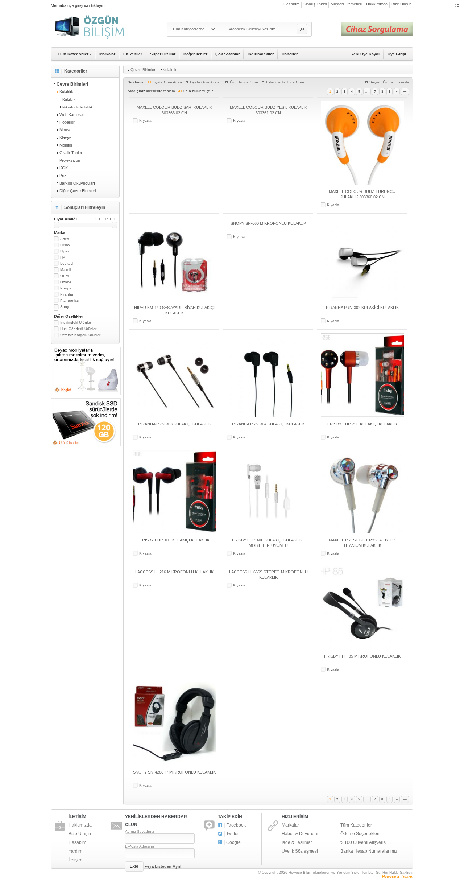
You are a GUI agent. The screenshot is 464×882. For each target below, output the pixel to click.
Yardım (75, 851)
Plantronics (69, 300)
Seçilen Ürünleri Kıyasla (389, 82)
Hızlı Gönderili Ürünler (78, 329)
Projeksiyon (69, 160)
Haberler (290, 54)
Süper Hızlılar (162, 54)
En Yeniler (132, 54)
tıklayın (98, 5)
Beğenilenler (195, 54)
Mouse (65, 130)
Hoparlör (67, 122)
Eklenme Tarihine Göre (285, 82)
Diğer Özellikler (68, 316)
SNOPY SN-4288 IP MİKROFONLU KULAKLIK (174, 772)
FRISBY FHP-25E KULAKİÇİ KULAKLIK (362, 424)
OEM (64, 276)
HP (62, 257)
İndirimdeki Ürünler (75, 323)
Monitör (65, 145)
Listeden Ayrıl (168, 866)
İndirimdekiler (261, 54)
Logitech (67, 263)
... (367, 92)
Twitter (232, 833)
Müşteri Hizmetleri (346, 4)
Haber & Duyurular (300, 833)
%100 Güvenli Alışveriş (363, 842)
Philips (65, 288)
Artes (64, 239)
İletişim (75, 859)
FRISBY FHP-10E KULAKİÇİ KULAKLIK (175, 540)
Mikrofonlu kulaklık (77, 107)
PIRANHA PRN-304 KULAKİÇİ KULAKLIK (268, 424)
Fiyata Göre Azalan (206, 82)
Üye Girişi (397, 54)
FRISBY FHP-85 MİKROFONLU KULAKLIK (362, 656)
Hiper (64, 251)
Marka (59, 232)
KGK (63, 168)
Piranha (66, 294)
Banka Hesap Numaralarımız (368, 851)
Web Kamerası (72, 114)
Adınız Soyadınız (139, 831)
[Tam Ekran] (457, 6)
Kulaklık (66, 92)
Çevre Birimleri (143, 69)
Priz (62, 175)
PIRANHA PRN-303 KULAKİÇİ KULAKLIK (174, 424)
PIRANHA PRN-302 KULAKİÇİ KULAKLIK (362, 307)
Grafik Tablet (70, 153)
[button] (302, 29)
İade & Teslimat (297, 842)
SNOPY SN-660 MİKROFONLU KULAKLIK (268, 223)
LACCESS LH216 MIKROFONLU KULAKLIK (174, 572)
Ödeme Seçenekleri (360, 833)
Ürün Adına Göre (244, 82)
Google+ (234, 842)
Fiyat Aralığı (85, 219)
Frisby (65, 245)
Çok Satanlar (227, 54)
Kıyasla (145, 121)
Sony (64, 307)
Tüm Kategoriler (356, 825)
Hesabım (291, 4)
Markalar (107, 54)
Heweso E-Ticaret (397, 876)
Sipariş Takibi (315, 4)
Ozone (65, 282)
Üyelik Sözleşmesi (300, 851)
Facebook (236, 825)
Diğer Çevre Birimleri (77, 191)
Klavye (65, 137)
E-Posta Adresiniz (139, 846)
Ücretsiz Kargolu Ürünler (80, 335)
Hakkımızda (377, 4)
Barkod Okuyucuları (77, 183)
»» (405, 92)
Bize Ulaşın (401, 4)
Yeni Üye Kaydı (365, 54)
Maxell (65, 270)
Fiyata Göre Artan (167, 82)
